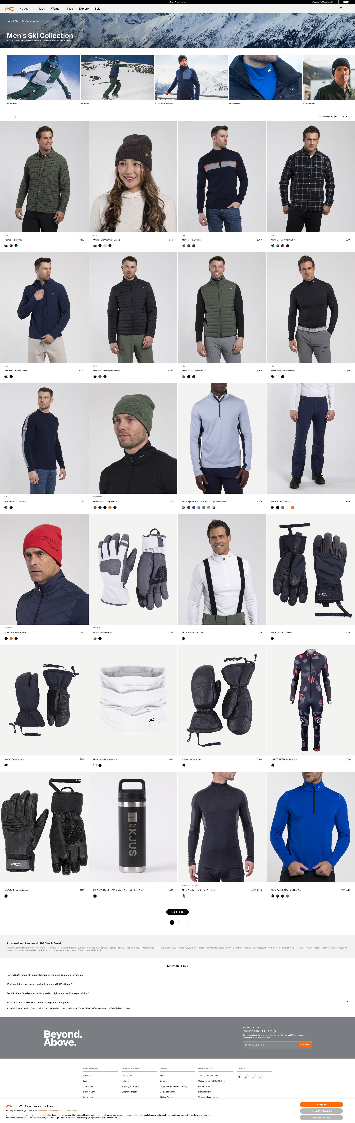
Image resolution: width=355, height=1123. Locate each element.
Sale (98, 8)
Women (56, 8)
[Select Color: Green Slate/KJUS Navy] (193, 245)
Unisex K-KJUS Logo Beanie (105, 501)
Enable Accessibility (322, 2)
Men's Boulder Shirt (13, 240)
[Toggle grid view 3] (8, 117)
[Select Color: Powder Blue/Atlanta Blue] (213, 507)
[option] (44, 80)
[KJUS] (16, 9)
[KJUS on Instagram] (246, 1076)
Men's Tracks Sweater (191, 240)
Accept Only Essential (321, 1111)
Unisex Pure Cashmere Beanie (106, 240)
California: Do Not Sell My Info (211, 1080)
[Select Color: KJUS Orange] (110, 507)
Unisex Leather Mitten (191, 759)
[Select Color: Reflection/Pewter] (198, 507)
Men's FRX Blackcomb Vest (194, 370)
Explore (84, 8)
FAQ (85, 1080)
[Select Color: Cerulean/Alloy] (208, 507)
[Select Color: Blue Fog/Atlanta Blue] (183, 507)
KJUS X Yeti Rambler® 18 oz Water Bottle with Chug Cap (117, 890)
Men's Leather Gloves (102, 632)
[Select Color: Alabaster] (105, 245)
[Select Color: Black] (100, 245)
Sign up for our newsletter (208, 2)
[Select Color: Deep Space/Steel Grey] (183, 896)
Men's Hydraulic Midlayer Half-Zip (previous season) (205, 501)
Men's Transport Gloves (281, 632)
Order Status (127, 1075)
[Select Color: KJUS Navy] (110, 245)
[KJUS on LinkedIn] (260, 1076)
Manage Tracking (321, 1117)
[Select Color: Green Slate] (100, 376)
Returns (125, 1080)
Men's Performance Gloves (16, 890)
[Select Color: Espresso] (95, 245)
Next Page (177, 912)
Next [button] (346, 78)
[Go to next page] (347, 117)
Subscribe (305, 1045)
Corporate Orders (168, 1091)
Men (42, 8)
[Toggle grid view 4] (14, 117)
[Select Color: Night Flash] (272, 765)
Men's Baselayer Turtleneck (283, 370)
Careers (163, 1080)
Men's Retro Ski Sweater (15, 501)
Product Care (89, 1091)
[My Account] (335, 8)
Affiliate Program (167, 1097)
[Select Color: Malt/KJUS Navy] (277, 245)
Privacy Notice (55, 1111)
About (162, 1075)
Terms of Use (43, 1111)
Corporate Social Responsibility (173, 1086)
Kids (70, 8)
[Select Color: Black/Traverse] (16, 245)
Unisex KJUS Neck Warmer (105, 759)
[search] (329, 8)
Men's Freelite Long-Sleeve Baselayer (198, 890)
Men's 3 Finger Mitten (14, 759)
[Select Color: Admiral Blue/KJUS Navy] (277, 896)
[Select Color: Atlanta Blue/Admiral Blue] (188, 507)
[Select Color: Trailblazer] (193, 507)
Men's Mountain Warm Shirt (283, 240)
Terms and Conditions (208, 1097)
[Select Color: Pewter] (282, 507)
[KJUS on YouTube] (253, 1076)
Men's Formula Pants (280, 501)
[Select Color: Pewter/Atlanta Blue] (203, 507)
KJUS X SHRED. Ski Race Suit (284, 759)
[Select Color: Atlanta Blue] (282, 376)
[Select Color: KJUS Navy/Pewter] (183, 245)
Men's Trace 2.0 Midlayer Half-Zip (286, 890)
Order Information (129, 1091)
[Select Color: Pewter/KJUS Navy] (11, 245)
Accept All (321, 1104)
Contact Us (88, 1075)
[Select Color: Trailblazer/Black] (272, 896)
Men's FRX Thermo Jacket (16, 370)
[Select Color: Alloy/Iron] (95, 638)
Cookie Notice (71, 1111)
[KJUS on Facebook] (239, 1076)
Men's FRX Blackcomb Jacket (106, 370)
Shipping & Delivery (130, 1086)
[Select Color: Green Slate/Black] (6, 245)
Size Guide (88, 1086)
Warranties (88, 1097)
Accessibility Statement (208, 1075)
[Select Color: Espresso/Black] (287, 245)
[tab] (341, 8)
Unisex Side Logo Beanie (15, 632)
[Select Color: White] (277, 376)
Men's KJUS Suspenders (193, 632)
